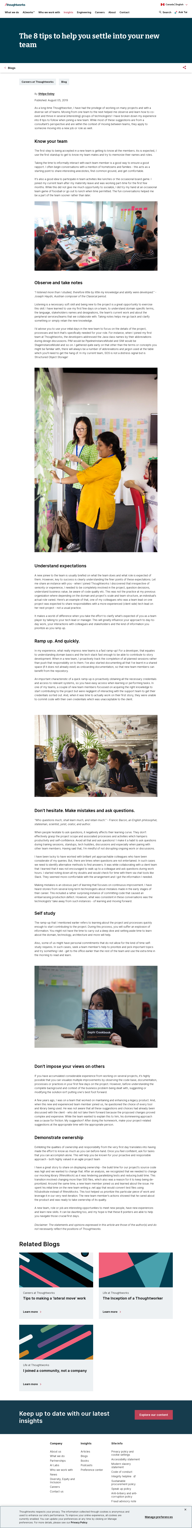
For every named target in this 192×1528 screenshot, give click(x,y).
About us (55, 1451)
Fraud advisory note (123, 1501)
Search (167, 12)
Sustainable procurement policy (123, 1482)
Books (85, 1460)
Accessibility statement (125, 1459)
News (53, 1474)
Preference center (92, 1469)
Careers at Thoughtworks (38, 81)
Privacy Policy (79, 1522)
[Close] (185, 1509)
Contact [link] (124, 12)
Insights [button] (68, 12)
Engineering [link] (84, 12)
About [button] (112, 12)
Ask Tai (182, 12)
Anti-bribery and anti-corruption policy (124, 1495)
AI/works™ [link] (29, 12)
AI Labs (54, 1465)
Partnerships (58, 1460)
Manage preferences (159, 1517)
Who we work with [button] (49, 12)
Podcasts (86, 1465)
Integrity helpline (121, 1476)
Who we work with (61, 1469)
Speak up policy (121, 1488)
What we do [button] (12, 12)
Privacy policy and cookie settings (122, 1453)
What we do (57, 1456)
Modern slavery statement (121, 1465)
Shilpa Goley (46, 93)
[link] (154, 1415)
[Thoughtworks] (15, 3)
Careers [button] (100, 12)
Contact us (56, 1491)
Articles (85, 1451)
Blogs (84, 1456)
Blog (64, 81)
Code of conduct (121, 1471)
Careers (55, 1486)
